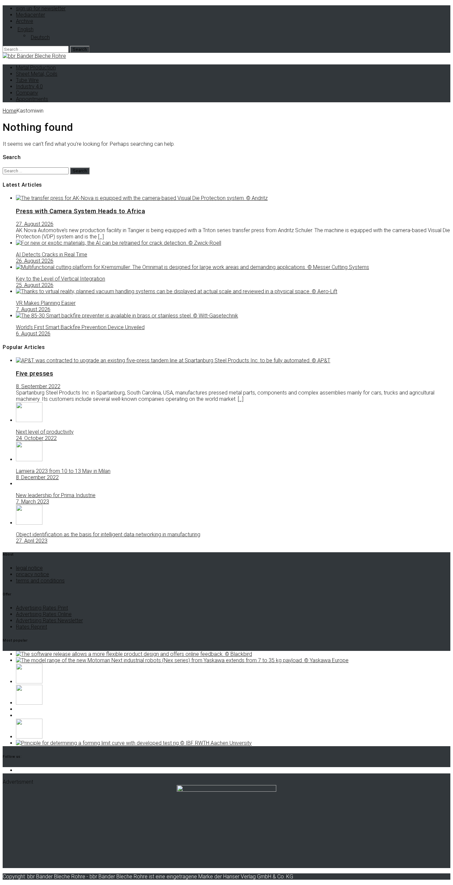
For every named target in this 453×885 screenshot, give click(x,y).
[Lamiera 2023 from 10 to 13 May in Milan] (29, 459)
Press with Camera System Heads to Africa (80, 211)
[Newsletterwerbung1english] (226, 790)
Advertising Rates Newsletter (49, 620)
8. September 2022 (38, 386)
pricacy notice (32, 574)
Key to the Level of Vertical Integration (60, 279)
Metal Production (36, 67)
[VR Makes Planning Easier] (176, 291)
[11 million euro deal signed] (29, 737)
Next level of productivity (45, 432)
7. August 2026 (33, 309)
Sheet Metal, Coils (36, 74)
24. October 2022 (36, 438)
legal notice (29, 568)
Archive (24, 21)
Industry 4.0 (29, 86)
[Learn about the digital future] (29, 681)
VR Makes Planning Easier (46, 303)
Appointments (32, 99)
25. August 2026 (34, 285)
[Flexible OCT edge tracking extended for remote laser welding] (134, 654)
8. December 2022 (37, 477)
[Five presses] (173, 360)
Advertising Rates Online (44, 614)
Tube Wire (27, 80)
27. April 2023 (31, 541)
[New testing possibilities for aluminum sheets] (134, 743)
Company (27, 93)
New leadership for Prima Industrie (56, 495)
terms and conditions (40, 580)
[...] (101, 236)
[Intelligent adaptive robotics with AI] (182, 660)
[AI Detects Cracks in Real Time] (118, 243)
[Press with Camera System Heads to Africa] (142, 198)
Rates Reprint (31, 627)
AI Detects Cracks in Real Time (51, 254)
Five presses (34, 373)
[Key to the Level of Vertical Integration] (192, 267)
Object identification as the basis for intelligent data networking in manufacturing (108, 534)
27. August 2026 (34, 224)
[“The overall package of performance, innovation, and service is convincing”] (29, 703)
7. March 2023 (32, 501)
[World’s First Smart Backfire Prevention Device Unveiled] (127, 315)
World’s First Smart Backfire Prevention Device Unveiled (80, 327)
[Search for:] (36, 49)
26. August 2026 (34, 261)
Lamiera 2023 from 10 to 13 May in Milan (63, 471)
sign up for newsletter (41, 8)
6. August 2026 (33, 333)
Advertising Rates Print (42, 608)
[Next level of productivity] (29, 420)
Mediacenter (30, 15)
